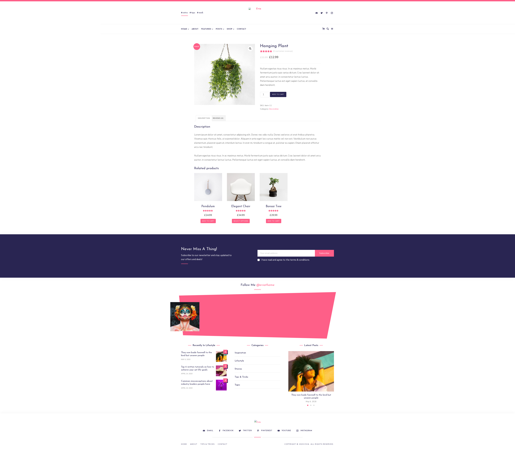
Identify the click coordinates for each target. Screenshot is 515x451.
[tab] (204, 118)
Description (204, 118)
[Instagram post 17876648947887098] (301, 316)
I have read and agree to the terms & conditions (285, 259)
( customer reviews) (283, 51)
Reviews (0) (218, 118)
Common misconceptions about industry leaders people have (197, 382)
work (201, 13)
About (195, 29)
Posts (219, 29)
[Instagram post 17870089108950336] (214, 314)
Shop (229, 29)
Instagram (306, 431)
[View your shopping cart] (324, 28)
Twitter (247, 431)
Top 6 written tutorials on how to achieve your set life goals (197, 368)
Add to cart (278, 94)
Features (206, 29)
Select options (240, 221)
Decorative (274, 109)
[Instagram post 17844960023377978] (330, 314)
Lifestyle (239, 361)
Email (210, 431)
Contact (241, 29)
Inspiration (240, 353)
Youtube (286, 431)
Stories (238, 369)
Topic (237, 385)
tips (193, 13)
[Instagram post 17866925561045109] (184, 316)
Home (184, 29)
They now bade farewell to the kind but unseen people (196, 354)
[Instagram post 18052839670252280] (243, 316)
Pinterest (266, 431)
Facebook (228, 431)
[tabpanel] (311, 377)
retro (185, 13)
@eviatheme (265, 285)
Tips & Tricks (241, 377)
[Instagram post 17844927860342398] (272, 314)
